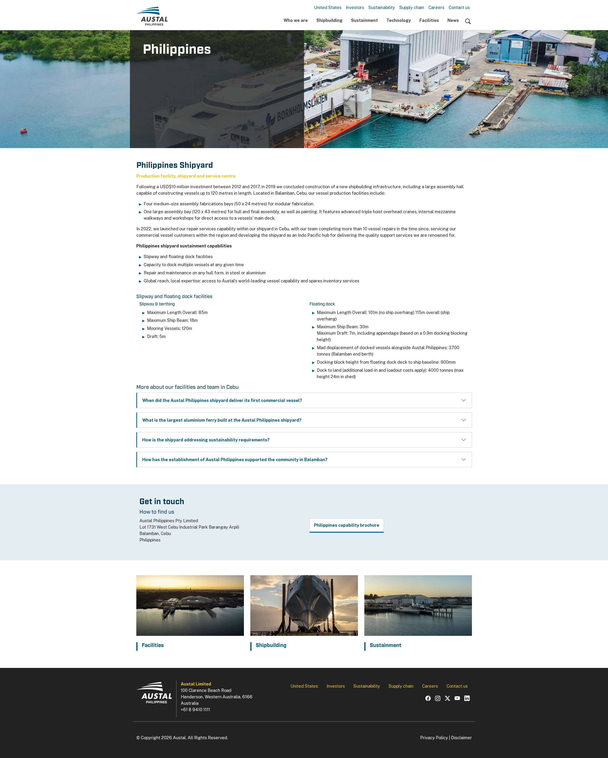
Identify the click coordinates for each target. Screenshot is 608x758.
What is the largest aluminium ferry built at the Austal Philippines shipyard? (221, 420)
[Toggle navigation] (468, 21)
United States (328, 7)
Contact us (459, 7)
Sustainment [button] (364, 20)
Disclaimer (461, 737)
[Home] (152, 16)
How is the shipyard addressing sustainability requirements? (206, 439)
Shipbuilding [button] (329, 20)
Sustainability (381, 7)
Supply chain (411, 7)
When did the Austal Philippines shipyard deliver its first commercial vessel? (222, 400)
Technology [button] (398, 20)
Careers (436, 7)
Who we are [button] (296, 20)
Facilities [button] (429, 20)
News (453, 20)
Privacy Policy (434, 737)
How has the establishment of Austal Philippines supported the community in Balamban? (235, 459)
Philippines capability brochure (346, 525)
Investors (355, 7)
